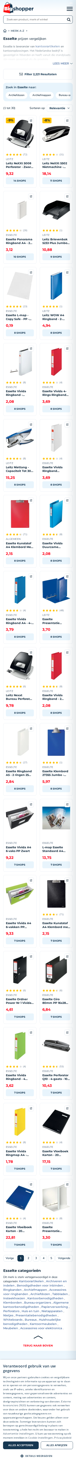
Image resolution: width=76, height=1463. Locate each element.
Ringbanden (12, 1290)
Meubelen (10, 1328)
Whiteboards (12, 1319)
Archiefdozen (16, 95)
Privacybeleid (62, 1437)
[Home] (7, 31)
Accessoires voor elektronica (41, 1328)
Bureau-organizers (37, 1302)
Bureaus (31, 1319)
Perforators (11, 1311)
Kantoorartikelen (31, 1281)
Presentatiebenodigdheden (36, 1315)
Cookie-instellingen (40, 1437)
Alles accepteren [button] (20, 1445)
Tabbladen (60, 1294)
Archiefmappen (41, 95)
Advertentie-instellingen (18, 1433)
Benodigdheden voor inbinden (40, 1285)
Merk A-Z (17, 30)
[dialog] (38, 1411)
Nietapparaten (52, 1311)
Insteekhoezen (14, 1298)
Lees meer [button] (61, 63)
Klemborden (12, 1302)
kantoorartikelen (47, 46)
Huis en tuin (30, 1311)
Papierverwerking (54, 1307)
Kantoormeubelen (43, 1324)
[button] (38, 1455)
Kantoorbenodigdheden (45, 1298)
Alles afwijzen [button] (56, 1445)
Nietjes (8, 1315)
